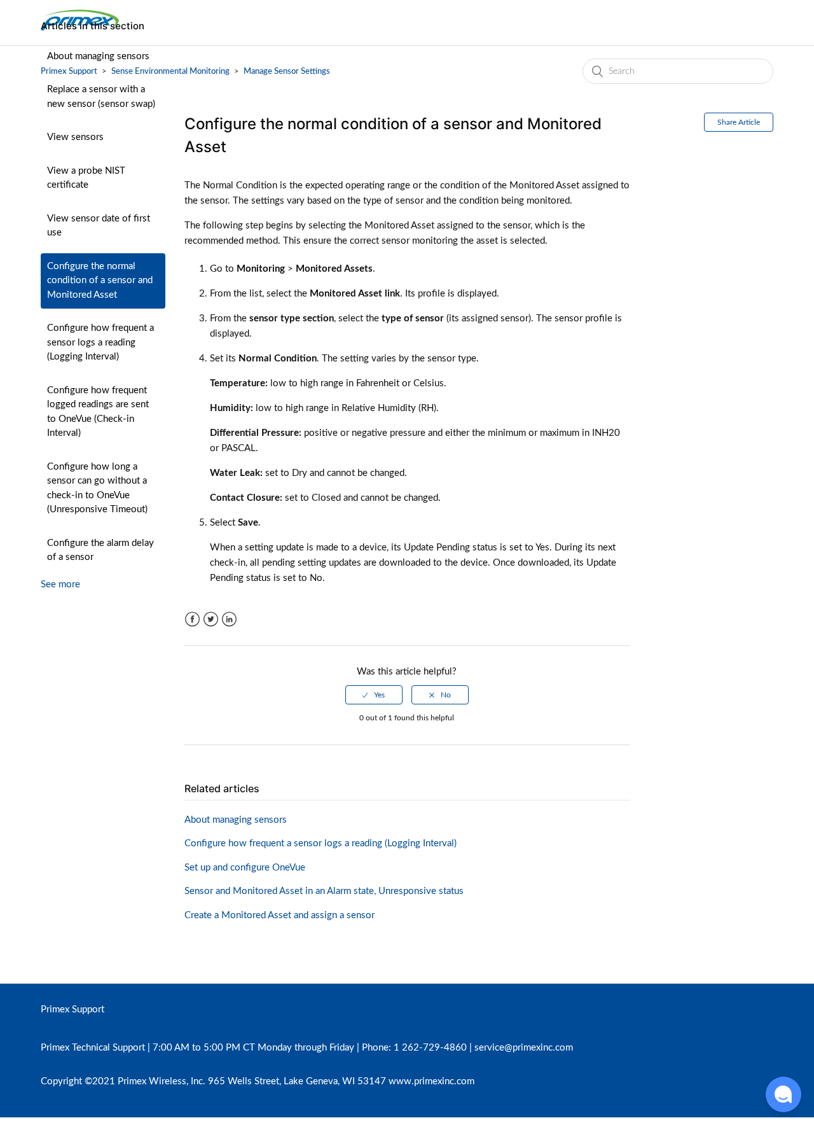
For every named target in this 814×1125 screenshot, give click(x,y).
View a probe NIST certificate (86, 178)
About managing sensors (98, 56)
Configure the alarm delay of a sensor (100, 550)
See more (60, 584)
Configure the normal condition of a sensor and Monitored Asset (100, 281)
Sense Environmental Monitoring (170, 71)
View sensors (75, 137)
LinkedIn (229, 619)
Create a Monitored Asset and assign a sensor (279, 915)
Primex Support (72, 1009)
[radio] (374, 694)
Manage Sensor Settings (287, 71)
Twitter (211, 619)
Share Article (738, 122)
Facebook (192, 619)
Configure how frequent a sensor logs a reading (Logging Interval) (100, 342)
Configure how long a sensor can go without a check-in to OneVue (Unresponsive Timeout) (97, 488)
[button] (783, 1094)
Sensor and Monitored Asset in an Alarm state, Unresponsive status (324, 891)
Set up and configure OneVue (244, 867)
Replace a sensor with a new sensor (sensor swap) (101, 97)
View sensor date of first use (98, 226)
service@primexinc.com (523, 1047)
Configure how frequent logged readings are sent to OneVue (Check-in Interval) (98, 412)
